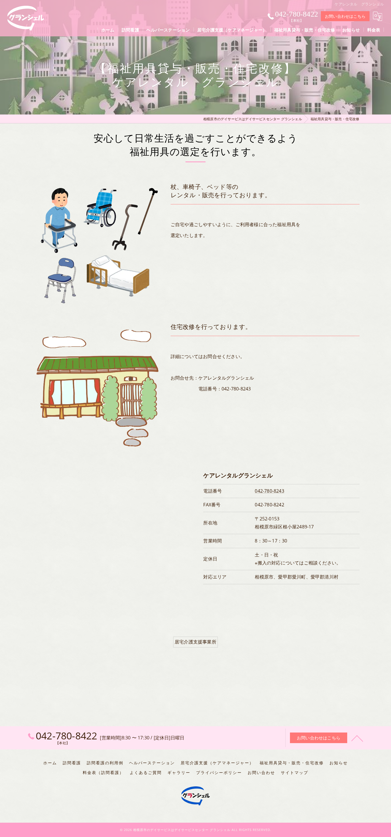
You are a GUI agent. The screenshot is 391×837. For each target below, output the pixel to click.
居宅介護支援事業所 (195, 642)
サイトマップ (294, 772)
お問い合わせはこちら (345, 16)
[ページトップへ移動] (357, 738)
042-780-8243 (269, 491)
